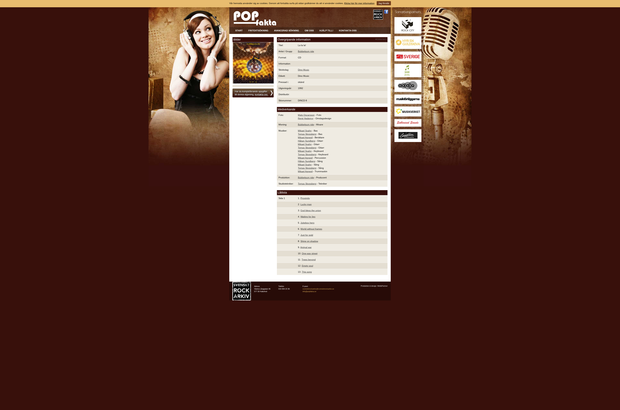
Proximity (305, 198)
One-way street (309, 253)
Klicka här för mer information (359, 3)
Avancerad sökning (286, 30)
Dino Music (303, 69)
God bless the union (310, 210)
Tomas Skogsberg (307, 134)
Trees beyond (309, 259)
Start (239, 30)
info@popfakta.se (309, 291)
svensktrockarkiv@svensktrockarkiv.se (318, 289)
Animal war (306, 247)
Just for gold (306, 235)
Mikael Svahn (305, 130)
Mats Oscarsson (306, 115)
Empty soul (307, 265)
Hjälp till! (326, 30)
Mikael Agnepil (305, 137)
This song (307, 272)
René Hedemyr (305, 118)
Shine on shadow (309, 241)
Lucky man (306, 204)
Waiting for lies (307, 216)
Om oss (309, 30)
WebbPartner (382, 286)
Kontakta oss (347, 30)
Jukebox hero (307, 222)
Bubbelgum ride (306, 51)
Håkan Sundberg (306, 141)
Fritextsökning (258, 30)
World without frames (311, 229)
